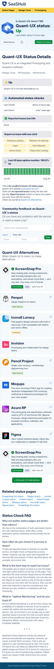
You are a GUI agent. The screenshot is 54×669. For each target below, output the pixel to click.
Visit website (17, 287)
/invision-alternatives (12, 340)
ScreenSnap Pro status (13, 496)
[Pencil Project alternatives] (5, 362)
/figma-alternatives (11, 432)
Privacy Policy (34, 666)
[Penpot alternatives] (5, 298)
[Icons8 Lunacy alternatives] (5, 318)
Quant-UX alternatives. (31, 200)
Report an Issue (44, 42)
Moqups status (19, 502)
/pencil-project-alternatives (15, 358)
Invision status (26, 499)
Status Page (12, 666)
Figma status (8, 505)
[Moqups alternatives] (5, 385)
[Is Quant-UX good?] (22, 42)
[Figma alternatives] (5, 435)
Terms (43, 666)
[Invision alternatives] (5, 344)
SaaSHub (23, 666)
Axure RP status (37, 502)
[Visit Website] (51, 297)
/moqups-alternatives (12, 381)
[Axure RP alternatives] (5, 409)
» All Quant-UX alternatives (27, 480)
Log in (5, 235)
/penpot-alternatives (11, 294)
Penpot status (34, 496)
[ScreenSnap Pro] (5, 270)
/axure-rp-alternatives (12, 405)
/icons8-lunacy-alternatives (15, 314)
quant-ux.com (32, 188)
